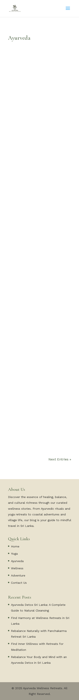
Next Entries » (59, 459)
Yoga (14, 553)
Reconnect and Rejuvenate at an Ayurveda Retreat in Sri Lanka (38, 296)
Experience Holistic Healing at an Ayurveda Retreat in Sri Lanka (39, 432)
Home (15, 546)
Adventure (18, 575)
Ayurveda (17, 561)
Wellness (17, 568)
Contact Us (19, 582)
